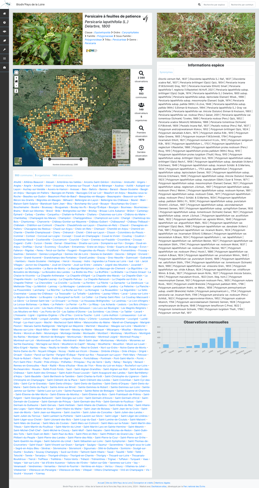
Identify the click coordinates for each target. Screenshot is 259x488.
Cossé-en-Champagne (86, 235)
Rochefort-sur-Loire (136, 365)
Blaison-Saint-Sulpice (26, 203)
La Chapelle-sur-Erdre (124, 279)
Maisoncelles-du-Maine (97, 322)
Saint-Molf (78, 430)
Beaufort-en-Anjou (114, 192)
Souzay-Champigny (47, 451)
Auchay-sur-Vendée (34, 189)
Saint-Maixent (138, 419)
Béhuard (68, 199)
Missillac (126, 329)
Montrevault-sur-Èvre (49, 340)
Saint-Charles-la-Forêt (89, 376)
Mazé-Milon (42, 329)
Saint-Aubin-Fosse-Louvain (74, 372)
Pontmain (106, 358)
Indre (87, 261)
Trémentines (98, 459)
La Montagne (67, 286)
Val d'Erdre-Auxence (53, 462)
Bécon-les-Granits (24, 199)
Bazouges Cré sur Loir (89, 192)
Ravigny (127, 361)
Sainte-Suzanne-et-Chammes (133, 390)
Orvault (18, 354)
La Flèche (102, 282)
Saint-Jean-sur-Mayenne (47, 412)
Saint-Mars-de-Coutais (56, 423)
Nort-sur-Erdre (109, 347)
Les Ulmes (112, 311)
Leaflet (121, 165)
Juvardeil (136, 264)
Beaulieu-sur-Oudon (34, 196)
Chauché (59, 225)
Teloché (18, 455)
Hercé (66, 261)
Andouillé (129, 182)
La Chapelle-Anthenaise (50, 275)
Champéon (64, 217)
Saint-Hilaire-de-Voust (40, 408)
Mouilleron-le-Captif (73, 343)
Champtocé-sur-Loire (106, 217)
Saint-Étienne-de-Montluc (64, 394)
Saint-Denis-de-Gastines (88, 383)
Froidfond (112, 250)
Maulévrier (140, 325)
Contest (30, 235)
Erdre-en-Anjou (96, 246)
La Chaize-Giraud (136, 271)
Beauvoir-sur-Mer (133, 196)
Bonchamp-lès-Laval (86, 203)
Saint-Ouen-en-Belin (38, 433)
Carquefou (53, 214)
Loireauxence (128, 315)
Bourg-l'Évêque (97, 207)
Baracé (114, 189)
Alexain (50, 182)
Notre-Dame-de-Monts (133, 347)
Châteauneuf (117, 221)
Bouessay (47, 207)
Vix (147, 469)
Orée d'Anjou (129, 351)
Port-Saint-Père (22, 361)
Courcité (74, 239)
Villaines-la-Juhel (135, 466)
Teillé (130, 451)
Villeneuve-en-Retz (69, 469)
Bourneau (126, 207)
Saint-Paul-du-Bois (62, 433)
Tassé (110, 451)
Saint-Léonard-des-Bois (57, 419)
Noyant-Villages (47, 351)
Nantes (34, 347)
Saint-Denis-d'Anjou (60, 383)
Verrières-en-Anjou (91, 466)
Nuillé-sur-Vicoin (77, 351)
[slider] (49, 159)
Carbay (29, 214)
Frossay (142, 250)
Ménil (55, 329)
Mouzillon (118, 343)
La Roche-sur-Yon (72, 289)
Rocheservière (22, 369)
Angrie (27, 185)
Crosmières (123, 239)
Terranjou (40, 455)
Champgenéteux (82, 217)
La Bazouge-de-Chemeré (111, 268)
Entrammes (78, 246)
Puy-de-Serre (94, 361)
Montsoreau (107, 340)
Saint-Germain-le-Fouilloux (118, 401)
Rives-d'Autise (67, 365)
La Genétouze (135, 282)
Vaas (145, 459)
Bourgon (113, 207)
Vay (136, 462)
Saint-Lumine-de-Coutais (113, 419)
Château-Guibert (98, 221)
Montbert (103, 333)
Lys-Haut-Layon (32, 322)
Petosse (142, 354)
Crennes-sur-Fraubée (103, 239)
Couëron (139, 235)
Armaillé (38, 185)
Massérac (103, 325)
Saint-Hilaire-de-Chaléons (92, 405)
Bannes (103, 189)
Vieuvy (119, 466)
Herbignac (54, 261)
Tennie (28, 455)
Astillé (129, 185)
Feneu (40, 250)
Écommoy (50, 246)
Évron (143, 246)
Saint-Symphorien (115, 441)
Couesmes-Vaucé (23, 239)
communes (24, 175)
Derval (58, 243)
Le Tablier (126, 311)
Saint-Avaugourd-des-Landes (108, 372)
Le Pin (82, 304)
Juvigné (18, 268)
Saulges (91, 444)
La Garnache (118, 282)
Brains (17, 210)
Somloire (126, 448)
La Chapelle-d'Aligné (78, 275)
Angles (17, 185)
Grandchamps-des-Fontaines (60, 257)
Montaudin (89, 333)
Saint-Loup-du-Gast (85, 419)
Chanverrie (43, 221)
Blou (69, 203)
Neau (43, 347)
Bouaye (104, 203)
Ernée (110, 246)
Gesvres (119, 253)
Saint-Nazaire (94, 430)
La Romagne (92, 289)
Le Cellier (87, 297)
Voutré (17, 473)
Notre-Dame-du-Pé (25, 351)
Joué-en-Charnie (61, 264)
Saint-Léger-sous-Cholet (28, 419)
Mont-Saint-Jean (88, 340)
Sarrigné (79, 444)
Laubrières (94, 293)
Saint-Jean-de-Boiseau (97, 408)
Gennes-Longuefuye (50, 253)
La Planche (142, 286)
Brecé (49, 210)
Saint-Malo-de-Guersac (27, 423)
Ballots (93, 189)
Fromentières (128, 250)
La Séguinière (127, 289)
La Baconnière (33, 268)
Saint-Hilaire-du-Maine (69, 408)
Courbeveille (43, 239)
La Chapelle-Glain (132, 275)
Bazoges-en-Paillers (37, 192)
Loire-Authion (110, 315)
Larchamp (39, 289)
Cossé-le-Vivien (111, 235)
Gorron (18, 257)
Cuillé (28, 243)
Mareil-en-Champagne (125, 322)
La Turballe (79, 293)
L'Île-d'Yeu (65, 315)
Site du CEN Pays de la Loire (119, 483)
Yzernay (40, 473)
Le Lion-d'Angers (138, 300)
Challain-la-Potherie (73, 214)
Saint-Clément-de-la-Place (62, 379)
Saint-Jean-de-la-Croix (126, 408)
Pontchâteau (91, 358)
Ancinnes (116, 182)
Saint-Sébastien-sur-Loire (88, 441)
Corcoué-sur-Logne (48, 235)
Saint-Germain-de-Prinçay (56, 401)
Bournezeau (140, 207)
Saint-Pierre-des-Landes (51, 437)
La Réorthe (53, 289)
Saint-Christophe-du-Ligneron (122, 376)
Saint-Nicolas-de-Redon (118, 430)
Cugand (18, 243)
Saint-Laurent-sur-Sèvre (89, 415)
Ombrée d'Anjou (110, 351)
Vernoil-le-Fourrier (68, 466)
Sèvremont (75, 448)
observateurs (62, 175)
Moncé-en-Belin (33, 333)
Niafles (74, 347)
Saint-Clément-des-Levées (95, 379)
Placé (46, 358)
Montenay (116, 333)
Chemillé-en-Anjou (117, 228)
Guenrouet (132, 257)
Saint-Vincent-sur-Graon (58, 444)
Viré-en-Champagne (131, 469)
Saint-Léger (111, 415)
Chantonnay (28, 221)
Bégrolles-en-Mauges (49, 199)
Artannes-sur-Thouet (78, 185)
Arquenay (58, 185)
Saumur (102, 444)
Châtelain (19, 225)
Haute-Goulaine (37, 261)
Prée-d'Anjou (51, 361)
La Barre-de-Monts (54, 268)
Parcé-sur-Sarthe (44, 354)
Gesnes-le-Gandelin (102, 253)
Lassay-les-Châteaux (41, 293)
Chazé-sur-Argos (63, 228)
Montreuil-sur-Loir (24, 340)
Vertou (109, 466)
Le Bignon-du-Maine (25, 297)
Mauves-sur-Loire (23, 329)
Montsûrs (122, 340)
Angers (141, 182)
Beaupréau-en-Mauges (92, 196)
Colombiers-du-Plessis (130, 232)
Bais (84, 189)
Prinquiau (79, 361)
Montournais (74, 336)
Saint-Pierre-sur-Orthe (133, 437)
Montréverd (69, 340)
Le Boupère (45, 297)
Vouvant (28, 473)
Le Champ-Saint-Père (107, 297)
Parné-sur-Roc (86, 354)
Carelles (40, 214)
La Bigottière (135, 268)
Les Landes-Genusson (77, 307)
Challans (92, 214)
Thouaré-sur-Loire (119, 455)
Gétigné (131, 253)
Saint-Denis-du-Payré (35, 387)
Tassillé (120, 451)
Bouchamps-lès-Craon (124, 203)
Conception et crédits (143, 483)
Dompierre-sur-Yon (111, 243)
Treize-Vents (71, 459)
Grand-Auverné (32, 257)
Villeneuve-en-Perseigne (42, 469)
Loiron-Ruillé (30, 318)
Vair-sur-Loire (31, 462)
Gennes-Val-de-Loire (76, 253)
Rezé (44, 365)
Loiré (97, 315)
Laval (125, 293)
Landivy (113, 286)
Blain (143, 199)
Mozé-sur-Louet (136, 343)
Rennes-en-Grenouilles (26, 365)
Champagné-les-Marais (43, 217)
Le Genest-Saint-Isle (37, 300)
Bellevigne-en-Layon (86, 199)
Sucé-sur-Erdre (69, 451)
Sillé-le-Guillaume (108, 448)
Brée (57, 210)
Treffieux (43, 459)
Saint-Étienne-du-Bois (94, 394)
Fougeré (72, 250)
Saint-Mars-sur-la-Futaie (115, 423)
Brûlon (130, 210)
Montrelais (90, 336)
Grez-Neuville (115, 257)
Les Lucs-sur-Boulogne (106, 307)
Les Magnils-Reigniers (133, 307)
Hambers (20, 261)
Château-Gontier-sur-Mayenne (69, 221)
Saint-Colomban (122, 379)
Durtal (38, 246)
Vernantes (49, 466)
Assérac (119, 185)
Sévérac (46, 448)
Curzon (38, 243)
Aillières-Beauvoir (33, 182)
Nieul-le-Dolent (89, 347)
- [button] (16, 85)
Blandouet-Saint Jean (52, 203)
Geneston (31, 253)
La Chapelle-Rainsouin (96, 279)
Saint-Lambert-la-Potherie (58, 415)
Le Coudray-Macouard (135, 297)
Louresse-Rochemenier (112, 318)
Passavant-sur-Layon (109, 354)
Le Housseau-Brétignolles (95, 300)
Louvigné (133, 318)
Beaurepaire (114, 196)
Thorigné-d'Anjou (58, 455)
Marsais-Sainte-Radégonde (39, 325)
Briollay (93, 210)
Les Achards (108, 304)
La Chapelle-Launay (45, 279)
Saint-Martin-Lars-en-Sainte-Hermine (104, 426)
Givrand (142, 253)
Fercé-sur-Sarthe (55, 250)
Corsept (66, 235)
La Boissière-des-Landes (56, 271)
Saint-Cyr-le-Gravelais (34, 383)
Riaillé (53, 365)
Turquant (135, 459)
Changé (125, 217)
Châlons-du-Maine (135, 214)
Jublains (97, 264)
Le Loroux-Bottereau (25, 304)
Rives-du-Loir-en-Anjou (109, 365)
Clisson (111, 232)
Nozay (62, 351)
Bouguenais (61, 207)
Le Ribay (94, 304)
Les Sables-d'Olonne (74, 311)
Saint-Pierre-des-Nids (80, 437)
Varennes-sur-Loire (120, 462)
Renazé (139, 361)
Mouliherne (104, 343)
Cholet (79, 232)
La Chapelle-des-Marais (106, 275)
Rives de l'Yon (85, 365)
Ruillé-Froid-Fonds (53, 369)
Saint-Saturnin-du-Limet (57, 441)
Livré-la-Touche (83, 315)
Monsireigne (51, 333)
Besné (134, 199)
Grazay (101, 257)
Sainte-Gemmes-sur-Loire (125, 387)
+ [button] (16, 77)
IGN (128, 165)
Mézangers (113, 329)
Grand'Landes (87, 257)
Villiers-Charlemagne (106, 469)
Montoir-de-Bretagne (53, 336)
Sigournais (90, 448)
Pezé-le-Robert (22, 358)
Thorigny (101, 455)
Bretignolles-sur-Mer (74, 210)
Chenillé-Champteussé (37, 232)
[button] (16, 82)
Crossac (137, 239)
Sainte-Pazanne (73, 390)
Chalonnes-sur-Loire (110, 214)
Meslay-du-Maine (82, 329)
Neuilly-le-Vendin (58, 347)
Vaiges (17, 462)
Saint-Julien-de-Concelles (97, 412)
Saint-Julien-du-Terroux (27, 415)
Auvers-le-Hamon (58, 189)
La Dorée (75, 282)
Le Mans (44, 304)
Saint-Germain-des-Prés (87, 401)
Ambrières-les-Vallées (69, 182)
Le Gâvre (19, 300)
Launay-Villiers (111, 293)
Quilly (108, 361)
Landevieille (100, 286)
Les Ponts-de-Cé (50, 311)
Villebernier (20, 469)
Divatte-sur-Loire (88, 243)
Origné (142, 351)
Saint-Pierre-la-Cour (106, 437)
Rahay (117, 361)
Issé (131, 261)
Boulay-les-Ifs (78, 207)
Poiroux (77, 358)
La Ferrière (89, 282)
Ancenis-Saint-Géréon (96, 182)
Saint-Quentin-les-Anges (27, 441)
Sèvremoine (59, 448)
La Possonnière (22, 289)
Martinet (90, 325)
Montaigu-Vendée (70, 333)
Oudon (28, 354)
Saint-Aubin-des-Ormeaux (42, 372)
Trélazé (84, 459)
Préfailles (66, 361)
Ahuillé (17, 182)
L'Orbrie (92, 318)
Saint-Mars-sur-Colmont (85, 423)
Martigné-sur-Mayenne (70, 325)
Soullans (28, 451)
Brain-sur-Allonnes (33, 210)
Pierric (37, 358)
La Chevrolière (44, 282)
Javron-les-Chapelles (37, 264)
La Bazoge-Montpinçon (81, 268)
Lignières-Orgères (47, 315)
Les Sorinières (96, 311)
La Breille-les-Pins (82, 271)
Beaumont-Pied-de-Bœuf (62, 196)
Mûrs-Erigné (20, 347)
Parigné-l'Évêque (66, 354)
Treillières (56, 459)
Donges (129, 243)
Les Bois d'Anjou (138, 304)
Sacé (69, 369)
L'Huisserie (20, 315)
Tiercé (31, 459)
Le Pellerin (57, 304)
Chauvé (124, 225)
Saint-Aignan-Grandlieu (87, 369)
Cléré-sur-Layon (95, 232)
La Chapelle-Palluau (70, 279)
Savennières (116, 444)
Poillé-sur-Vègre (61, 358)
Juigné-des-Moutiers (116, 264)
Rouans (36, 369)
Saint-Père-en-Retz (87, 433)
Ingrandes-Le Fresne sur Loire (109, 261)
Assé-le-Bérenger (102, 185)
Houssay (77, 261)
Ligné (31, 315)
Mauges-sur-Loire (121, 325)
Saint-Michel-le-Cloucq (56, 430)
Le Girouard (58, 300)
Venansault (20, 466)
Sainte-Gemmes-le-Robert (93, 387)
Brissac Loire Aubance (112, 210)
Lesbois (122, 304)
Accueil (101, 483)
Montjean (33, 336)
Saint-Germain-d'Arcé (127, 397)
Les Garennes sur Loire (27, 307)
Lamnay (52, 286)
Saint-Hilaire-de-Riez (121, 405)
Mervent (65, 329)
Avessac (74, 189)
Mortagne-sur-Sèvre (47, 343)
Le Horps (73, 300)
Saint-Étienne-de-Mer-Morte (31, 394)
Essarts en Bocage (126, 246)
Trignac (112, 459)
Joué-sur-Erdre (81, 264)
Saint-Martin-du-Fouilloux (38, 426)
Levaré (138, 311)
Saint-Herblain (67, 405)
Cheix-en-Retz (83, 228)
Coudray (127, 235)
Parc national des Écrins (194, 486)
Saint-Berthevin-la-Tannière (58, 376)
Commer (18, 235)
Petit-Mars (129, 354)
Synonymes (166, 72)
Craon (85, 239)
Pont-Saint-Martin (124, 358)
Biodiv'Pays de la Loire (30, 4)
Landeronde (84, 286)
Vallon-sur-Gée (98, 462)
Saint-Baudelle (33, 376)
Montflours (131, 333)
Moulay (91, 343)
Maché (48, 322)
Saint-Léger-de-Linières (134, 415)
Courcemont (60, 239)
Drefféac (28, 246)
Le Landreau (119, 300)
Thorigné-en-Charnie (82, 455)
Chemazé (99, 228)
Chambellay (20, 217)
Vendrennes (35, 466)
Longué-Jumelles (49, 318)
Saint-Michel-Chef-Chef (27, 430)
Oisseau (94, 351)
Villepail (87, 469)
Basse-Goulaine (129, 189)
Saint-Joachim (72, 412)
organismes (42, 175)
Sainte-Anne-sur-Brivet (63, 387)
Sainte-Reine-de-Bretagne (99, 390)
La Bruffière (101, 271)
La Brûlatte (117, 271)
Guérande (145, 257)
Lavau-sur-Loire (139, 293)
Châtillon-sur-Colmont (39, 225)
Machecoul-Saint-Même (67, 322)
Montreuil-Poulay (129, 336)
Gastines (18, 253)
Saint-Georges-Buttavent (38, 397)
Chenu (56, 232)
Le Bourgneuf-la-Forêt (67, 297)
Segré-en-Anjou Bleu (27, 448)
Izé (137, 261)
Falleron (18, 250)
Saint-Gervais (48, 405)
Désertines (70, 243)
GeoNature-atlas (159, 486)
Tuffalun (123, 459)
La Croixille (61, 282)
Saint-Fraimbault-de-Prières (125, 394)
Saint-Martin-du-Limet (68, 426)
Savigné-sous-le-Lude (138, 444)
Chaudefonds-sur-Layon (80, 225)
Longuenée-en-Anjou (73, 318)
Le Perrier (71, 304)
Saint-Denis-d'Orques (116, 383)
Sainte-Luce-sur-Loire (49, 390)
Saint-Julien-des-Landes (128, 412)
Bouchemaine (21, 207)
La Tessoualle (63, 293)
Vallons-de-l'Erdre (77, 462)
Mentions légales (162, 483)
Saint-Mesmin (136, 426)
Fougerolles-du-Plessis (92, 250)
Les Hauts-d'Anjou (52, 307)
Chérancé (68, 232)
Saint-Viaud (35, 444)
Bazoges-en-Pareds (63, 192)
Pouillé (38, 361)
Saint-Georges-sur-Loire (69, 397)
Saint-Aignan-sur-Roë (115, 369)
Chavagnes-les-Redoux (37, 228)
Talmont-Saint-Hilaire (92, 451)
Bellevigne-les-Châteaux (114, 199)
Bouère (35, 207)
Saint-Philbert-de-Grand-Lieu (116, 433)
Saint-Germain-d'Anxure (98, 397)
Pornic (140, 358)
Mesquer (99, 329)
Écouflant (64, 246)
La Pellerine (127, 286)
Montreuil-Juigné (108, 336)
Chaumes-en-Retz (107, 225)
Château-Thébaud (137, 221)
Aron (48, 185)
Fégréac (29, 250)
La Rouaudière (109, 289)
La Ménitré (40, 286)
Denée (48, 243)
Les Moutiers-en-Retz (26, 311)
